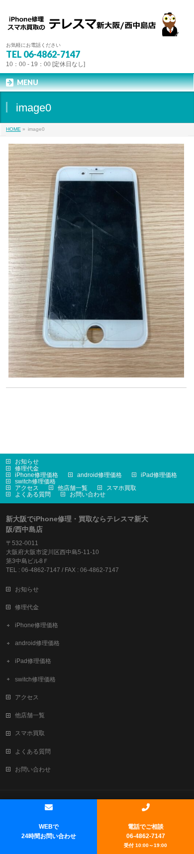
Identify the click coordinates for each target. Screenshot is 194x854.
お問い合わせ (87, 494)
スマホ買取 (121, 487)
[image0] (96, 261)
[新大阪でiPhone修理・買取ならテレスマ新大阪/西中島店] (97, 25)
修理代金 (27, 468)
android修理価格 (99, 475)
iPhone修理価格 (36, 475)
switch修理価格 (35, 481)
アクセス (27, 487)
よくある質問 (33, 494)
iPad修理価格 (159, 475)
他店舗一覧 (73, 487)
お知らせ (27, 461)
